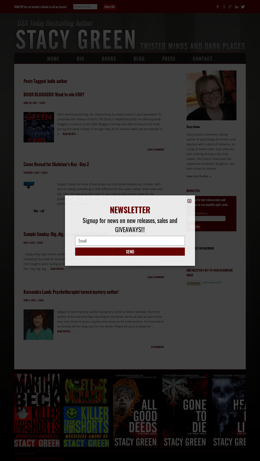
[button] (189, 200)
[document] (130, 230)
